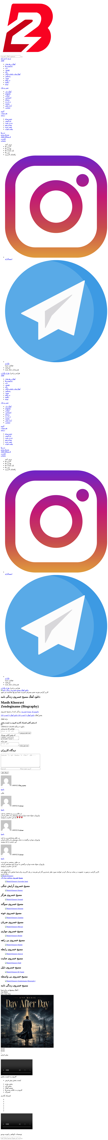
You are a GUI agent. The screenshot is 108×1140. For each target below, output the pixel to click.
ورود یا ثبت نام (6, 58)
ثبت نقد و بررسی (25, 733)
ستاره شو (8, 125)
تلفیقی (7, 70)
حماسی (7, 108)
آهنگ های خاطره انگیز (12, 74)
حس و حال (5, 88)
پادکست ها (9, 66)
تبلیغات (3, 141)
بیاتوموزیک (35, 712)
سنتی (7, 78)
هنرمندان (4, 113)
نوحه (6, 84)
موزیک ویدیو (5, 135)
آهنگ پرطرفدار (10, 64)
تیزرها (3, 133)
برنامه (3, 115)
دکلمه (7, 82)
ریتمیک (7, 100)
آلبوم (2, 111)
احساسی (8, 98)
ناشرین (3, 139)
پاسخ (2, 789)
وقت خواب (9, 129)
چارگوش (8, 121)
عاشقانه (8, 94)
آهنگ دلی (8, 92)
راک (6, 72)
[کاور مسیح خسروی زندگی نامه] (14, 690)
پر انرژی (8, 102)
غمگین (7, 96)
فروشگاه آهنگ (6, 137)
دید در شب (9, 123)
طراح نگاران (5, 373)
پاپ (6, 68)
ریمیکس (8, 76)
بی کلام (7, 80)
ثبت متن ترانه (24, 745)
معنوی (7, 104)
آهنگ (2, 60)
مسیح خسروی (26, 712)
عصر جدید (8, 127)
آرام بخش (8, 106)
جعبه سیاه (8, 119)
